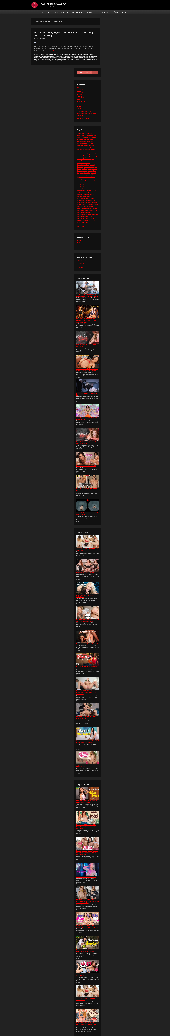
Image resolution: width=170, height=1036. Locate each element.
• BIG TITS (80, 92)
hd (72, 56)
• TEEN (79, 108)
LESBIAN (41, 54)
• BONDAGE (80, 94)
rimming (60, 59)
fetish (65, 56)
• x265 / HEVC (81, 99)
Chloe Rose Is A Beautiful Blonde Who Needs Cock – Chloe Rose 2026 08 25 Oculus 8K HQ (86, 692)
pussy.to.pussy (54, 59)
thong (58, 61)
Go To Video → (55, 51)
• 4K (78, 87)
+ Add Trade (80, 267)
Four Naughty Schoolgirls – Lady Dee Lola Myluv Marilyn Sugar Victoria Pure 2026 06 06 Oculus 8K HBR (87, 852)
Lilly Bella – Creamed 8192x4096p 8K (86, 466)
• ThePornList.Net (81, 260)
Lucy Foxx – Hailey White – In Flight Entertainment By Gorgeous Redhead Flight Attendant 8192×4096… (87, 901)
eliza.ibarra (37, 56)
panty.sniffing (75, 57)
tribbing (62, 61)
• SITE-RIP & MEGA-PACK (84, 118)
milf (90, 56)
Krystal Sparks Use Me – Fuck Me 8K (86, 877)
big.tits (69, 54)
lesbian (79, 56)
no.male (36, 57)
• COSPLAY (80, 96)
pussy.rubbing (90, 57)
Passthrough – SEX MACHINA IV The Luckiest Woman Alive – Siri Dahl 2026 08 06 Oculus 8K (87, 826)
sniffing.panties (90, 59)
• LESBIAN (80, 103)
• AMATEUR (80, 89)
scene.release (71, 59)
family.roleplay (44, 56)
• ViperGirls (80, 240)
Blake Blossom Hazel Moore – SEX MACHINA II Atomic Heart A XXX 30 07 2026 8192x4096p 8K (86, 1024)
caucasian (79, 54)
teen (55, 61)
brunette (74, 54)
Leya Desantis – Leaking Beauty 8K (85, 572)
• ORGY (79, 106)
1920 (53, 54)
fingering (69, 56)
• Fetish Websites (81, 262)
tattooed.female (50, 61)
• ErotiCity (80, 244)
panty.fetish (68, 57)
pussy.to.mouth (46, 59)
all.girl (59, 54)
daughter (91, 54)
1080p (50, 54)
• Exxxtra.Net (80, 263)
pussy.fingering (83, 57)
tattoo (43, 61)
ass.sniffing (65, 54)
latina (75, 56)
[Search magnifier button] (96, 72)
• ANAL (79, 91)
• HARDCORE (81, 98)
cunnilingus (85, 54)
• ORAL (79, 104)
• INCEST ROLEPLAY (83, 101)
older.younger (61, 57)
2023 (56, 54)
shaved (77, 59)
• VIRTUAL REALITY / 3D (84, 111)
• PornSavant (80, 245)
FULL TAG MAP (81, 226)
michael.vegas (84, 56)
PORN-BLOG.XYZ (53, 4)
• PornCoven (80, 242)
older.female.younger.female (50, 57)
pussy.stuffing (37, 59)
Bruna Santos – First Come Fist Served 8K (87, 643)
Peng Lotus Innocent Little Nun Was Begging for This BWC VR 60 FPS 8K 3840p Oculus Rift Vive (86, 320)
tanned (40, 61)
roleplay (65, 59)
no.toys (41, 57)
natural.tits (94, 56)
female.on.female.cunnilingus (55, 56)
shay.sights (82, 59)
